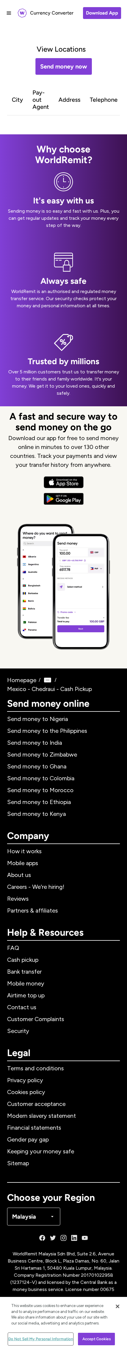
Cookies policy (26, 1092)
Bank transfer (24, 971)
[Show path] (47, 680)
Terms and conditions (35, 1068)
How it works (24, 851)
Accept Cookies (96, 1339)
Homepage (21, 680)
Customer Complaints (35, 1019)
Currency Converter (52, 13)
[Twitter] (53, 1238)
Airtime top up (26, 995)
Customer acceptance (36, 1103)
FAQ (13, 947)
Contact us (21, 1007)
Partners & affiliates (32, 910)
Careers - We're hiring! (35, 886)
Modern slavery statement (41, 1115)
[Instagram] (63, 1238)
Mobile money (25, 983)
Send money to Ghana (36, 766)
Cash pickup (22, 959)
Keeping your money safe (40, 1151)
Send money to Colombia (40, 778)
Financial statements (34, 1127)
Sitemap (18, 1163)
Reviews (18, 898)
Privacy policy (25, 1080)
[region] (63, 1323)
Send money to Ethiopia (39, 801)
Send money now (63, 66)
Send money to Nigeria (37, 718)
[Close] (117, 1306)
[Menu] (9, 13)
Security (18, 1030)
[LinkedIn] (74, 1238)
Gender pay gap (28, 1139)
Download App (102, 13)
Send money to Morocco (40, 790)
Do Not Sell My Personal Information (40, 1339)
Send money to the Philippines (47, 730)
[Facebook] (42, 1238)
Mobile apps (22, 863)
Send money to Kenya (36, 813)
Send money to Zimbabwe (42, 754)
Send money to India (34, 742)
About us (19, 874)
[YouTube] (84, 1238)
